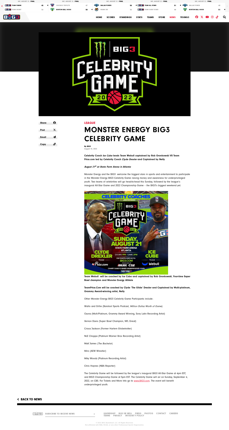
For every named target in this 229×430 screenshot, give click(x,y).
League (89, 123)
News (172, 17)
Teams (150, 17)
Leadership (110, 413)
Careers (173, 413)
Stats (139, 17)
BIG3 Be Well (125, 413)
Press (138, 413)
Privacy (117, 416)
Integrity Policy (134, 416)
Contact (161, 413)
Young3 (184, 17)
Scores (111, 17)
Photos (148, 413)
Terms (107, 416)
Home (99, 17)
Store (162, 17)
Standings (125, 17)
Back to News (31, 399)
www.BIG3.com (142, 380)
